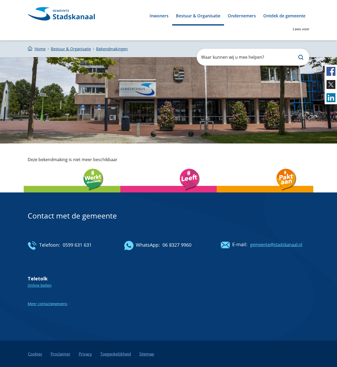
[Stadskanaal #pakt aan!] (265, 193)
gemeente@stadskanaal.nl (276, 244)
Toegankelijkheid (115, 353)
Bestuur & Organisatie (198, 16)
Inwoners (159, 16)
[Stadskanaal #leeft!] (168, 193)
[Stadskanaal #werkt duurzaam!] (72, 193)
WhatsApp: (148, 245)
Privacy (85, 353)
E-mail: (239, 244)
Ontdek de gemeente (284, 16)
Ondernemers (242, 16)
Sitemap (146, 353)
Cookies (35, 353)
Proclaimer (60, 353)
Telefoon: (49, 245)
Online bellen (40, 285)
